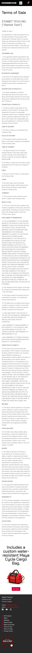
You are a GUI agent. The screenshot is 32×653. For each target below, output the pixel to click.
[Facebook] (2, 609)
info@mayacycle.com (12, 607)
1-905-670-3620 (11, 605)
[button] (20, 3)
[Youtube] (6, 609)
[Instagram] (10, 609)
